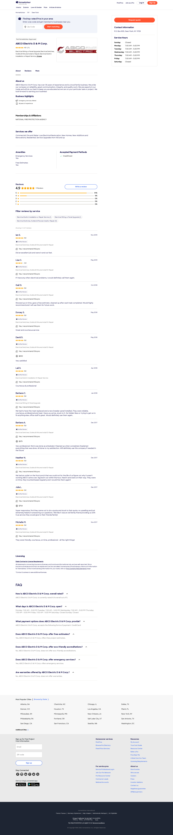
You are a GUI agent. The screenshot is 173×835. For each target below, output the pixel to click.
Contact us (134, 785)
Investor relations (137, 782)
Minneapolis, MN (60, 714)
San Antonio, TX (127, 719)
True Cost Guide (136, 745)
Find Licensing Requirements (76, 569)
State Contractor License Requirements (29, 561)
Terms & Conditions (99, 823)
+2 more (39, 56)
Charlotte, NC (59, 704)
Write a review (81, 187)
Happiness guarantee (138, 789)
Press (132, 779)
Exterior (26, 7)
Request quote (135, 20)
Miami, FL (125, 709)
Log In (141, 3)
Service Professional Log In (105, 769)
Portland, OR (59, 719)
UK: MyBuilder (113, 813)
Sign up (29, 763)
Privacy (75, 819)
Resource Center (136, 748)
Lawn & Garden (36, 7)
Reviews (28, 71)
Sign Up (152, 3)
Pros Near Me (135, 755)
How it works (135, 769)
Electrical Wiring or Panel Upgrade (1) (68, 217)
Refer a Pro (134, 752)
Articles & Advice (55, 7)
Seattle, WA (92, 723)
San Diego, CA (26, 723)
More (45, 7)
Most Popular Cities (23, 699)
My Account (135, 742)
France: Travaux (61, 813)
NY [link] (28, 12)
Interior (18, 7)
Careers (133, 776)
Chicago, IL (92, 704)
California (81, 819)
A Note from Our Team (138, 758)
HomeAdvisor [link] (20, 12)
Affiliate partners (136, 792)
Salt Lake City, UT (95, 719)
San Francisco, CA (61, 723)
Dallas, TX (125, 704)
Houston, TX (59, 709)
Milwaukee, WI (26, 714)
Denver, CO (25, 709)
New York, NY (126, 714)
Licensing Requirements (139, 761)
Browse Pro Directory (103, 745)
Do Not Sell (88, 819)
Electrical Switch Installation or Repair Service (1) (34, 217)
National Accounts (102, 782)
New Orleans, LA (94, 714)
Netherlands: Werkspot (100, 813)
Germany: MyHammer (74, 813)
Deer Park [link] (35, 12)
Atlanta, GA (25, 704)
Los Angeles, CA (94, 709)
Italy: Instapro (87, 813)
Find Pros (99, 742)
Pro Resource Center (103, 776)
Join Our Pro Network (103, 773)
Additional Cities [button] (21, 730)
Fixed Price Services (103, 748)
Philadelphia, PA (26, 719)
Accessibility (96, 819)
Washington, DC (127, 723)
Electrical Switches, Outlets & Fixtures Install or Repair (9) (37, 221)
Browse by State (40, 699)
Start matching (53, 27)
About (18, 71)
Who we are (135, 773)
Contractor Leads (102, 779)
